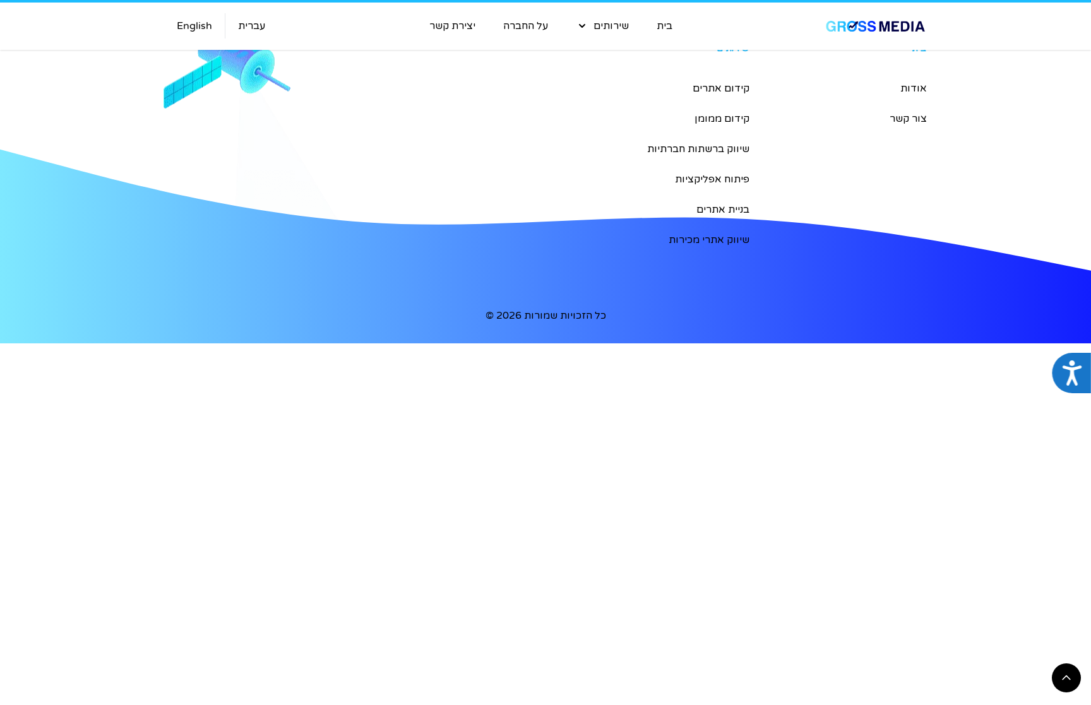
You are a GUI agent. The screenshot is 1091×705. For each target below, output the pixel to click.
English (194, 26)
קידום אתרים (721, 88)
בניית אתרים (722, 209)
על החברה (525, 26)
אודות (913, 88)
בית (664, 26)
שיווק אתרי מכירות (709, 240)
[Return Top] (1066, 677)
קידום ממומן (722, 118)
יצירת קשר (452, 26)
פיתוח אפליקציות (712, 179)
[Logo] (819, 26)
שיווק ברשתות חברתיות (698, 149)
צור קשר (908, 118)
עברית (251, 26)
